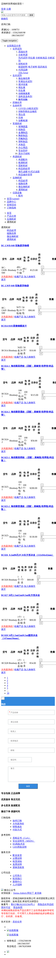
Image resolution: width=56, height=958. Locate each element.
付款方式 (17, 829)
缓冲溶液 (23, 84)
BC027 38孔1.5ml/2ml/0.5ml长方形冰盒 (20, 595)
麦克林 (38, 893)
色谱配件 (23, 159)
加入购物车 (29, 276)
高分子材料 (24, 153)
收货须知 (17, 861)
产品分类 (11, 216)
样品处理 (23, 180)
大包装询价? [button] (7, 276)
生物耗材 (17, 177)
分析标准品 (41, 58)
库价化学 (17, 921)
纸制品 (21, 129)
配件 (20, 195)
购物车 (4, 18)
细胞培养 (23, 183)
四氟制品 (23, 138)
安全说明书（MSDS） (24, 841)
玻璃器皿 (23, 126)
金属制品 (23, 132)
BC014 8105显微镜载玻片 (14, 326)
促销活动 (11, 204)
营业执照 (17, 907)
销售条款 (17, 826)
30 (8, 693)
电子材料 (32, 67)
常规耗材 (17, 123)
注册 (8, 9)
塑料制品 (23, 141)
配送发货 (17, 855)
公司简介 (17, 875)
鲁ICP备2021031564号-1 (23, 904)
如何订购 (17, 820)
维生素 (21, 87)
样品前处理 (24, 168)
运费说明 (17, 858)
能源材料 (23, 67)
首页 (13, 198)
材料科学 (23, 64)
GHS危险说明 (20, 847)
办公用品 (23, 147)
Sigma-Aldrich (20, 893)
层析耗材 (23, 165)
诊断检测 (23, 120)
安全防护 (23, 150)
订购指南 (11, 207)
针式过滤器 (34, 171)
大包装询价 (18, 823)
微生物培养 (24, 78)
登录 (3, 9)
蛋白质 (21, 114)
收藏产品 (18, 276)
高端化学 (23, 52)
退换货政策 (18, 867)
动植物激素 (24, 93)
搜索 (31, 15)
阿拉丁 (31, 893)
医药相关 (42, 67)
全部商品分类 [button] (14, 46)
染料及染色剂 (25, 96)
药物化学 (17, 102)
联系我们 (17, 878)
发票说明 (17, 864)
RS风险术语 (19, 844)
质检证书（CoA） (22, 838)
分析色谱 (23, 55)
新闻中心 (17, 881)
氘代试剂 (23, 58)
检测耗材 (23, 162)
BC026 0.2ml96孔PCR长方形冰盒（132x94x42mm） (27, 555)
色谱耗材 (17, 156)
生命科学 (17, 105)
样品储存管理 (25, 174)
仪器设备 (17, 192)
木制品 (21, 144)
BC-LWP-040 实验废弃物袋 (15, 285)
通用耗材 (23, 189)
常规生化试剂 (25, 81)
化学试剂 (17, 49)
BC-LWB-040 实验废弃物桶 (15, 245)
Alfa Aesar (23, 72)
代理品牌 (23, 70)
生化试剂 (17, 75)
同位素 (31, 58)
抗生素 (21, 90)
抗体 (20, 117)
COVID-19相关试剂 (28, 108)
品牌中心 (11, 201)
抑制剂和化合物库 (27, 111)
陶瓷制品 (23, 135)
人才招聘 (17, 884)
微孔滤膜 (23, 171)
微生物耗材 (24, 186)
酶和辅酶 (23, 99)
